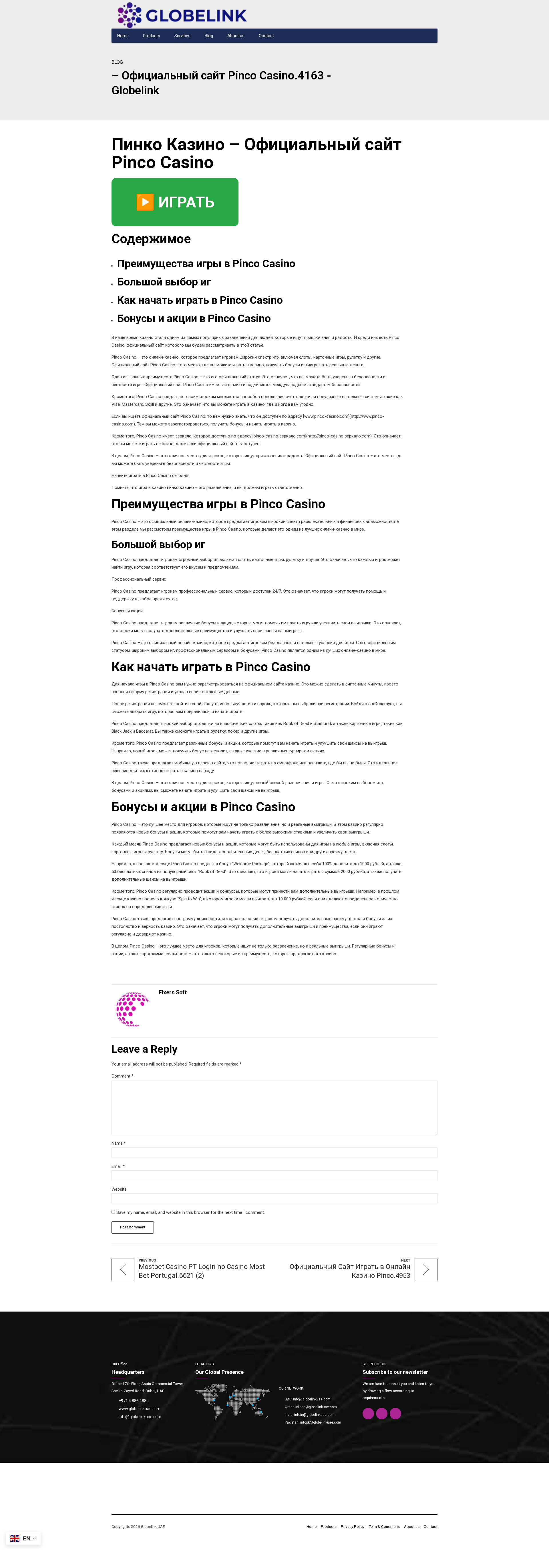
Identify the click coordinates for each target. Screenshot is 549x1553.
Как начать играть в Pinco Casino (200, 300)
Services (182, 35)
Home (123, 35)
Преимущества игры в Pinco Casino (206, 263)
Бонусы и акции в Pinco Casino (194, 318)
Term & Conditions (384, 1526)
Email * (118, 1166)
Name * (119, 1143)
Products (151, 35)
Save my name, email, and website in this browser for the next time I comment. (190, 1212)
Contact (266, 35)
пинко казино (180, 487)
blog (117, 62)
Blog (209, 35)
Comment (123, 1076)
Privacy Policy (352, 1526)
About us (235, 35)
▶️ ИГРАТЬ (175, 202)
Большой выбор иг (164, 281)
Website (119, 1189)
